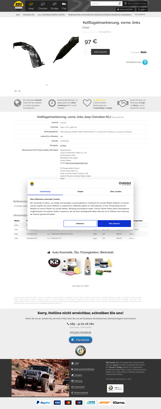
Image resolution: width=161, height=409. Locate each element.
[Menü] (122, 385)
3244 (95, 238)
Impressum (79, 387)
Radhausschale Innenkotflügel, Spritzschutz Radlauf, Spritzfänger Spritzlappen (100, 14)
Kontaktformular (134, 62)
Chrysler (42, 8)
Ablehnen (80, 224)
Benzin (119, 234)
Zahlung (78, 381)
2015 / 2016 (133, 230)
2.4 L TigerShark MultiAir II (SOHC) (51, 14)
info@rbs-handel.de (80, 332)
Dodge (54, 8)
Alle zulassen (114, 224)
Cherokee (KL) (29, 14)
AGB (76, 363)
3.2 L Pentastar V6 (54, 238)
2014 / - (132, 225)
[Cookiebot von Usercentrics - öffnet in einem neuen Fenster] (120, 184)
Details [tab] (80, 191)
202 (103, 238)
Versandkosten (28, 108)
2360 (95, 234)
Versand (77, 375)
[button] (125, 10)
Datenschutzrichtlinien (83, 369)
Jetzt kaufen (100, 51)
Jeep (31, 8)
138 (103, 234)
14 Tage (63, 145)
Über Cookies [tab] (116, 191)
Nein (144, 52)
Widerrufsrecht (80, 392)
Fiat (64, 8)
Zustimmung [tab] (45, 191)
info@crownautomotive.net (77, 163)
